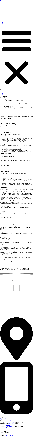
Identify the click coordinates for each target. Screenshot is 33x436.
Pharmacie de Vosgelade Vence (9, 427)
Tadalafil (2, 22)
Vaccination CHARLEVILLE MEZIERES (4, 418)
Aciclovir (2, 94)
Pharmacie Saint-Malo (8, 425)
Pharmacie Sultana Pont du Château (11, 428)
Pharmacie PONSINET (4, 17)
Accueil (2, 90)
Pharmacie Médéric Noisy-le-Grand (11, 422)
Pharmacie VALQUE (10, 423)
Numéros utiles (1, 419)
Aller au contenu (2, 0)
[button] (16, 57)
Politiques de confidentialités (12, 435)
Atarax (2, 93)
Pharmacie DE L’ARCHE (11, 426)
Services (2, 91)
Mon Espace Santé (3, 20)
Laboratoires (3, 19)
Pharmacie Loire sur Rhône (11, 420)
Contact (2, 23)
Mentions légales (7, 435)
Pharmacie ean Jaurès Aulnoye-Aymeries (9, 421)
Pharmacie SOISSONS (8, 424)
